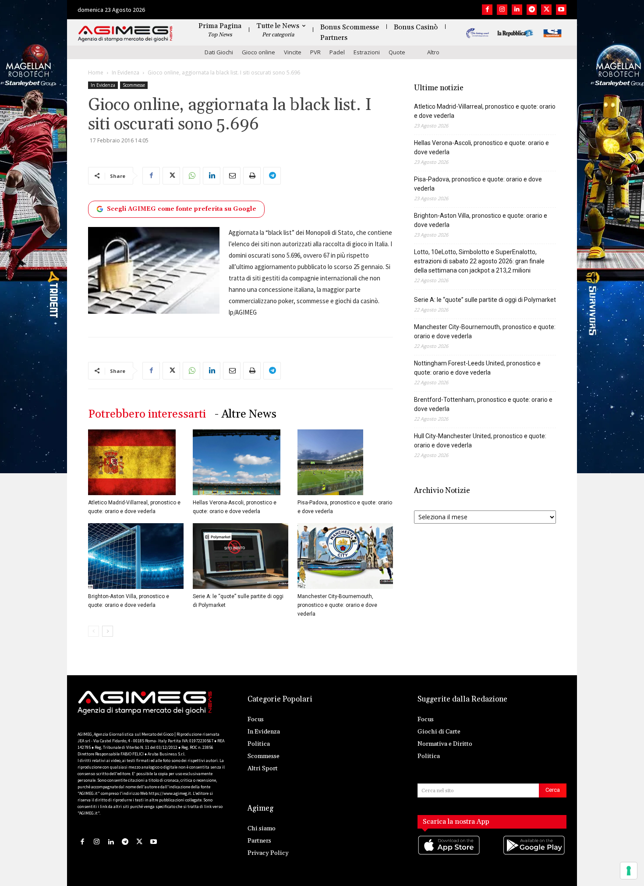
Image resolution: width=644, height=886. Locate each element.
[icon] (449, 854)
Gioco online (258, 52)
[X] (546, 9)
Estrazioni (367, 52)
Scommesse (134, 85)
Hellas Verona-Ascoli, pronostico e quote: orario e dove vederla (481, 147)
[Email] (232, 175)
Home (95, 72)
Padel (337, 52)
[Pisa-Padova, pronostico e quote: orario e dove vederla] (345, 462)
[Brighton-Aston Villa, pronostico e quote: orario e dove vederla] (136, 556)
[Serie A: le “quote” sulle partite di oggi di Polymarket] (240, 556)
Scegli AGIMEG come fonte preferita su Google (181, 209)
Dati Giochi (219, 52)
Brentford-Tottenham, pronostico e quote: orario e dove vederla (483, 404)
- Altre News (245, 414)
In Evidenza (125, 72)
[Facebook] (487, 9)
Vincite (292, 52)
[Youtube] (561, 9)
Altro (433, 52)
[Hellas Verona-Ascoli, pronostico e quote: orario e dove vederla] (240, 462)
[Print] (252, 175)
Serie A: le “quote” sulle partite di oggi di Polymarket (485, 299)
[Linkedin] (517, 9)
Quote (397, 52)
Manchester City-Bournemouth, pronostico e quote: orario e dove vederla (337, 605)
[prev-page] (93, 631)
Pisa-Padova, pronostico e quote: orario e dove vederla (478, 184)
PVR (315, 52)
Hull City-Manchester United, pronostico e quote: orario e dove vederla (480, 440)
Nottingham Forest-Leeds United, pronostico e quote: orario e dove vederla (477, 368)
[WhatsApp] (191, 175)
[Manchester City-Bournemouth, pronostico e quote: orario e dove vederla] (345, 556)
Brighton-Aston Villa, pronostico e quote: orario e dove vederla (480, 220)
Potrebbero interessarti (147, 414)
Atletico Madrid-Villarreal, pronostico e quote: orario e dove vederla (485, 111)
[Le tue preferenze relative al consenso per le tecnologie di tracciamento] (628, 870)
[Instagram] (502, 9)
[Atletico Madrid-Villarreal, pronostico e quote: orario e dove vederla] (136, 462)
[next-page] (107, 631)
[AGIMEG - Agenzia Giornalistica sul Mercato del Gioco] (125, 34)
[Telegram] (532, 9)
